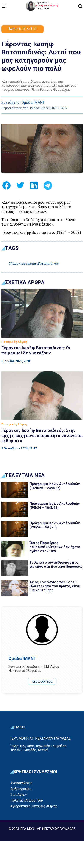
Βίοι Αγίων (18, 795)
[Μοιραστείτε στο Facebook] (6, 186)
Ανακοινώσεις (21, 783)
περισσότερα (42, 681)
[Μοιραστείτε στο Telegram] (48, 186)
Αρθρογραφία (20, 789)
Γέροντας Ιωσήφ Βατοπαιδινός (34, 263)
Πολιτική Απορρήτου (26, 800)
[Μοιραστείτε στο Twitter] (20, 186)
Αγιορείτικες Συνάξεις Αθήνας (34, 806)
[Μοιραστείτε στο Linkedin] (34, 186)
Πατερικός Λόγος (22, 29)
